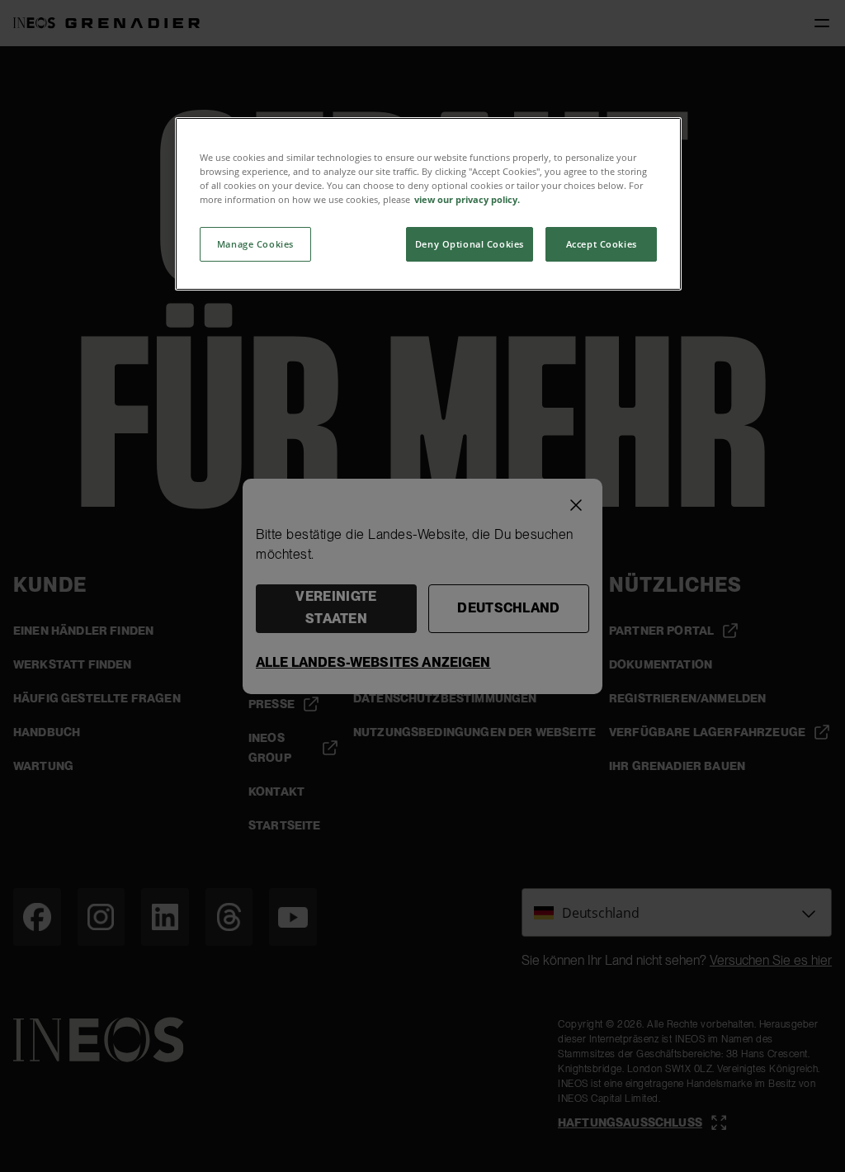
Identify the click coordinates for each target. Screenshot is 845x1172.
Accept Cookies (601, 244)
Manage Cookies (255, 244)
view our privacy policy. (467, 199)
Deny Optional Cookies (469, 244)
